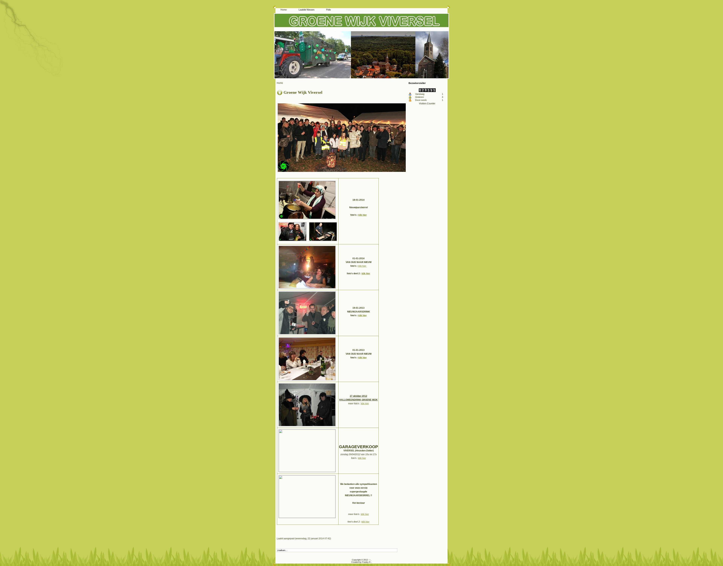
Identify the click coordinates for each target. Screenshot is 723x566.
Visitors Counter (427, 103)
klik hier (362, 215)
